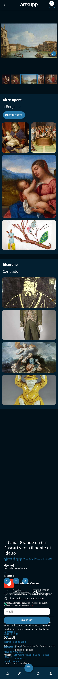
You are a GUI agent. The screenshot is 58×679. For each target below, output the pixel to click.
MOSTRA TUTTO (13, 115)
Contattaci (9, 631)
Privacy (8, 656)
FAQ (6, 636)
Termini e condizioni (15, 641)
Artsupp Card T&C (13, 651)
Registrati (26, 620)
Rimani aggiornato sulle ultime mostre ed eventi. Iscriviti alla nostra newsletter (26, 604)
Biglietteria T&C (12, 646)
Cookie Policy (11, 661)
